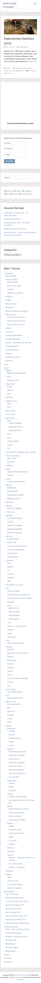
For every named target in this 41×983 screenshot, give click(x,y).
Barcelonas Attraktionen (17, 878)
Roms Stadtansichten (15, 824)
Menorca (10, 974)
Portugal (9, 773)
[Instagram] (27, 317)
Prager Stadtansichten (15, 769)
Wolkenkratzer (12, 683)
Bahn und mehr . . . (12, 402)
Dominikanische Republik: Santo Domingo (21, 578)
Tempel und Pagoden (15, 652)
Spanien (8, 852)
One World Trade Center (16, 676)
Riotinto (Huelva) (15, 864)
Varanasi (10, 602)
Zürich (9, 849)
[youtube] (14, 320)
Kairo (9, 503)
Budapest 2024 (11, 527)
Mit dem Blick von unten (16, 451)
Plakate (8, 454)
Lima (9, 749)
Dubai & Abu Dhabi (12, 582)
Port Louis (11, 638)
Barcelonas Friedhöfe (16, 882)
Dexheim (18, 68)
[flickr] (7, 320)
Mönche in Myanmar (14, 659)
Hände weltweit (11, 430)
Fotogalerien (8, 400)
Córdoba (12, 857)
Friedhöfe (9, 423)
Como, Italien (10, 541)
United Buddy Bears (13, 483)
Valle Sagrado (14, 745)
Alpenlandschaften (14, 830)
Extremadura (11, 907)
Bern (9, 834)
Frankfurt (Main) (13, 567)
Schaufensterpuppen (13, 465)
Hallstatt (10, 693)
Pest (9, 533)
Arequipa (10, 728)
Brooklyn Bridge (13, 665)
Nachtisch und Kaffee (15, 419)
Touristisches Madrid (16, 939)
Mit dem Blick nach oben (16, 443)
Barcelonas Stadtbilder (17, 900)
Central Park (11, 669)
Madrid (9, 933)
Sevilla (11, 872)
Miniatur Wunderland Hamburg (17, 437)
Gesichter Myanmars (14, 644)
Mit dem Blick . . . (12, 441)
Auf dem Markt (12, 408)
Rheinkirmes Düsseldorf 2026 (15, 355)
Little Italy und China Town (16, 672)
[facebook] (8, 317)
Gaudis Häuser (14, 885)
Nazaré (9, 797)
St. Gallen (10, 841)
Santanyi (12, 970)
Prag (7, 767)
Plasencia (12, 917)
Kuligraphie (10, 434)
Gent (9, 520)
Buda (9, 530)
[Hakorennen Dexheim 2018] (20, 34)
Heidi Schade (23, 47)
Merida (11, 913)
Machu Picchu (14, 734)
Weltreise (9, 487)
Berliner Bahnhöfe (15, 549)
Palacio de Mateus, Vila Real (17, 805)
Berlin (9, 547)
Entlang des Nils (13, 507)
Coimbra (10, 790)
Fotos (8, 68)
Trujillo (9, 760)
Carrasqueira (11, 787)
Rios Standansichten (14, 818)
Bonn (9, 560)
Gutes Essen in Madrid (17, 946)
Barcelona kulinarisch (16, 896)
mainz (24, 68)
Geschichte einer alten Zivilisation (19, 725)
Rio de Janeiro (11, 815)
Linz (8, 697)
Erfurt (9, 564)
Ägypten (9, 497)
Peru (7, 715)
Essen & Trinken (11, 406)
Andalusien (11, 855)
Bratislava (9, 524)
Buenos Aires (10, 537)
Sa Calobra (13, 967)
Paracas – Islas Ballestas (16, 752)
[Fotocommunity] (25, 320)
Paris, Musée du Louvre (14, 711)
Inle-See (10, 648)
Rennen (29, 68)
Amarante (10, 776)
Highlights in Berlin (15, 553)
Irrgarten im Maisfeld (11, 345)
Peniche (10, 808)
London (8, 605)
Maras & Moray (14, 738)
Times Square (12, 680)
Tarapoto (10, 756)
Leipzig (10, 571)
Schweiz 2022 (11, 828)
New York (9, 663)
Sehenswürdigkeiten (14, 655)
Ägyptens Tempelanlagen (16, 499)
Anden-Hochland (13, 717)
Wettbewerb (19, 71)
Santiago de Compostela (18, 923)
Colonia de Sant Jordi (16, 959)
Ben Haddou (11, 614)
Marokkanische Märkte (15, 621)
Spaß (13, 71)
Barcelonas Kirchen (16, 892)
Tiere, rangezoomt (12, 476)
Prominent (9, 458)
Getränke (10, 416)
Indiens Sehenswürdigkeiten (17, 598)
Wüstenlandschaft (13, 625)
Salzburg (10, 704)
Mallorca (10, 950)
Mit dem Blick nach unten (16, 447)
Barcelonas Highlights (17, 889)
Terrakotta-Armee (12, 472)
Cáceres (12, 909)
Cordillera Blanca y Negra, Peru (18, 721)
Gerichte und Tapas (14, 412)
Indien (8, 595)
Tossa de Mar (14, 903)
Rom (7, 822)
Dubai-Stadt (11, 585)
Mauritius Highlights (14, 635)
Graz (9, 689)
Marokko (9, 611)
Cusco (9, 732)
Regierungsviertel (15, 557)
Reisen (6, 494)
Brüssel (10, 516)
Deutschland (10, 544)
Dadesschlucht (12, 618)
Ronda (11, 868)
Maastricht (9, 628)
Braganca (10, 783)
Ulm (8, 575)
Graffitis (8, 426)
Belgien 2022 (10, 510)
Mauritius (9, 632)
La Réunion (10, 592)
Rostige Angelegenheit (14, 462)
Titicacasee (11, 763)
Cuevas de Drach (15, 956)
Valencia (10, 981)
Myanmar (9, 642)
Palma (11, 963)
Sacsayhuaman (14, 742)
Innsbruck (10, 700)
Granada (12, 861)
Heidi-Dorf (11, 838)
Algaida (11, 952)
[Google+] (17, 317)
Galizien (10, 920)
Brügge (9, 513)
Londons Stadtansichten (16, 608)
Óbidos (10, 801)
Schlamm (7, 71)
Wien (9, 707)
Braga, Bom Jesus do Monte (17, 779)
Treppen (9, 480)
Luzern (9, 845)
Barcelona (10, 875)
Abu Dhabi (11, 588)
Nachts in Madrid (15, 942)
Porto (9, 812)
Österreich (9, 687)
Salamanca (11, 978)
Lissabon (10, 794)
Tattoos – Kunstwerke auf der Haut (18, 469)
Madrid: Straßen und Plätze (19, 935)
